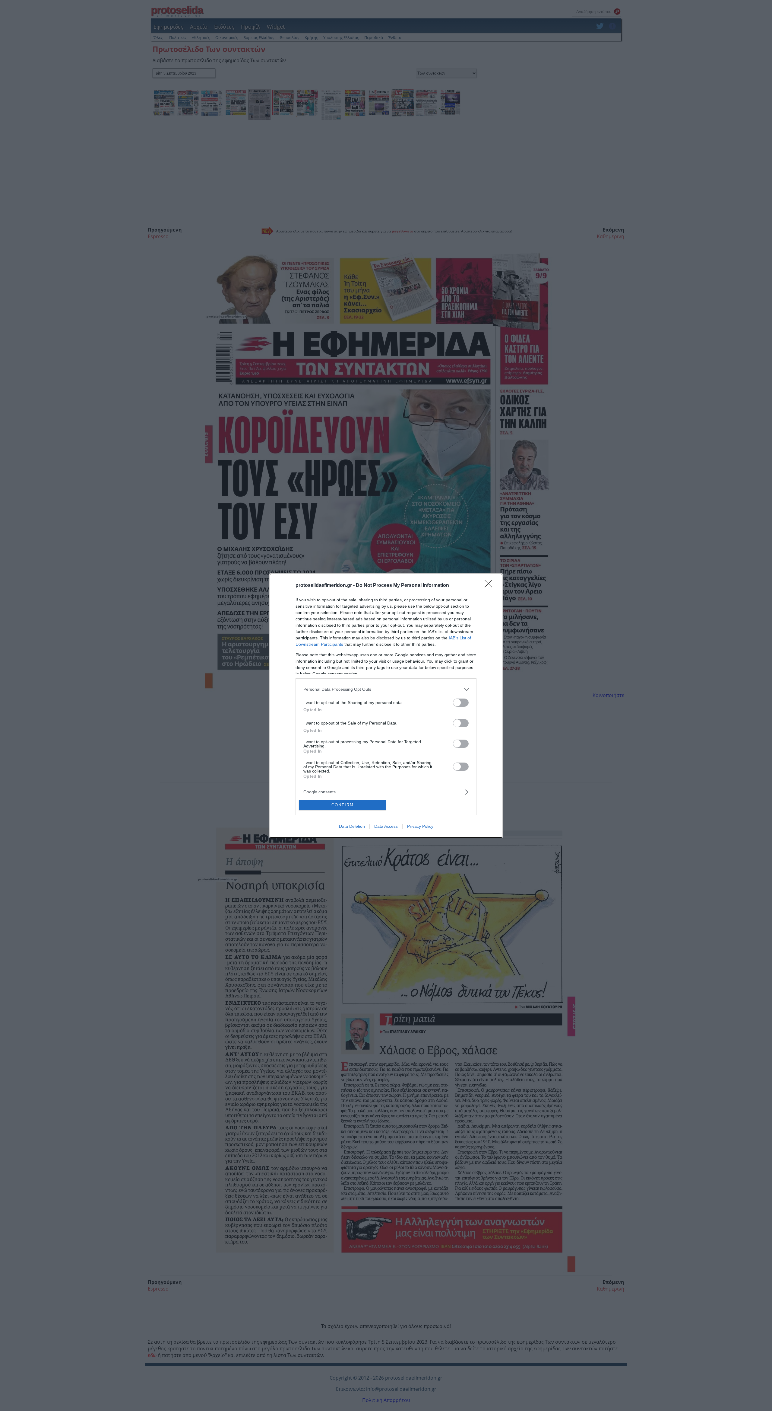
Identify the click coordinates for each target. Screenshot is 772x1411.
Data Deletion (352, 826)
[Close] (490, 585)
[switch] (461, 703)
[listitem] (386, 689)
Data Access (386, 826)
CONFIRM (342, 805)
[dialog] (386, 705)
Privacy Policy (420, 826)
